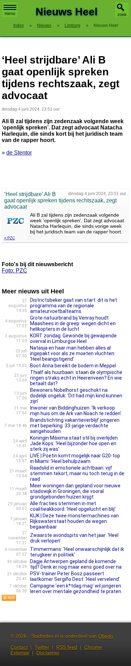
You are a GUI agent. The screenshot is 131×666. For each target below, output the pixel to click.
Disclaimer (47, 653)
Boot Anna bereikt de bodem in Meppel (73, 365)
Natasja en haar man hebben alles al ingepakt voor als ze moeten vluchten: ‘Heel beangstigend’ (72, 353)
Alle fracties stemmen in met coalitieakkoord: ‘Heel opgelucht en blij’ (73, 506)
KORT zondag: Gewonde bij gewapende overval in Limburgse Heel (73, 338)
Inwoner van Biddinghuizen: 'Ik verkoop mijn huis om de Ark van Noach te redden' (75, 410)
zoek (121, 14)
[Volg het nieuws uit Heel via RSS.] (9, 599)
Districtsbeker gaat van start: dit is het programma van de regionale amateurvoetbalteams (73, 305)
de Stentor (19, 153)
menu (10, 13)
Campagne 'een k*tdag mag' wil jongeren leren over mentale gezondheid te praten (75, 588)
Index (18, 25)
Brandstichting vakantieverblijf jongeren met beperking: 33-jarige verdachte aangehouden (74, 425)
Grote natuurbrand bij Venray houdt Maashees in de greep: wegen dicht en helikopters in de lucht (73, 323)
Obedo (105, 636)
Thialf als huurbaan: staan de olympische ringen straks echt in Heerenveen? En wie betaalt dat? (76, 377)
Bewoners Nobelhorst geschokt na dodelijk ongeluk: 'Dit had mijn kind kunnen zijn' (76, 395)
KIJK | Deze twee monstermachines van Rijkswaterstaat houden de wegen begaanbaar (74, 521)
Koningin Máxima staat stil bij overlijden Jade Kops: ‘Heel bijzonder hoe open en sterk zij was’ (74, 443)
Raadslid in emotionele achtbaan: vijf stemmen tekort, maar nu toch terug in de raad (77, 473)
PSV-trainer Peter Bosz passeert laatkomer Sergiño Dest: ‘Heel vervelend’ (75, 576)
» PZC (9, 238)
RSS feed (66, 647)
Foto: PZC (14, 271)
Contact (19, 647)
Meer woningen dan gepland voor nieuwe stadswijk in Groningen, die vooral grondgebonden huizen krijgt (75, 491)
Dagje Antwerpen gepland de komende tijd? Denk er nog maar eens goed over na (76, 564)
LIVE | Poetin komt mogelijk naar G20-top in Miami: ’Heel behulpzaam (75, 458)
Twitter (42, 647)
